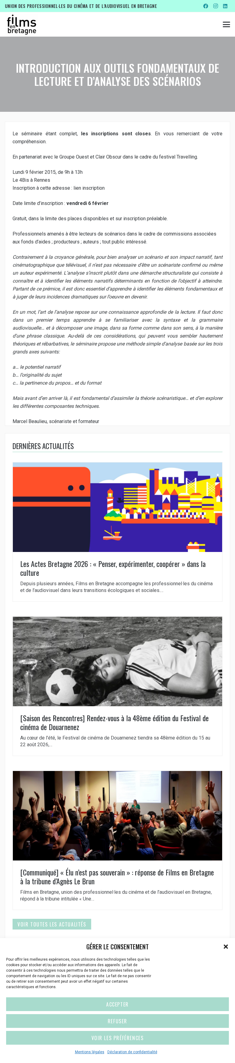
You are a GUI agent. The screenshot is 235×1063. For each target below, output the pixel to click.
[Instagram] (215, 6)
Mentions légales (89, 1052)
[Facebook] (206, 6)
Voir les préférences (117, 1038)
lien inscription (89, 188)
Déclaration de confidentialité (132, 1052)
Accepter (117, 1004)
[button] (226, 947)
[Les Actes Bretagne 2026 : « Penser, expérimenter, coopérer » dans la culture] (117, 531)
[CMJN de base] (21, 24)
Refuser (117, 1021)
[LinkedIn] (225, 6)
